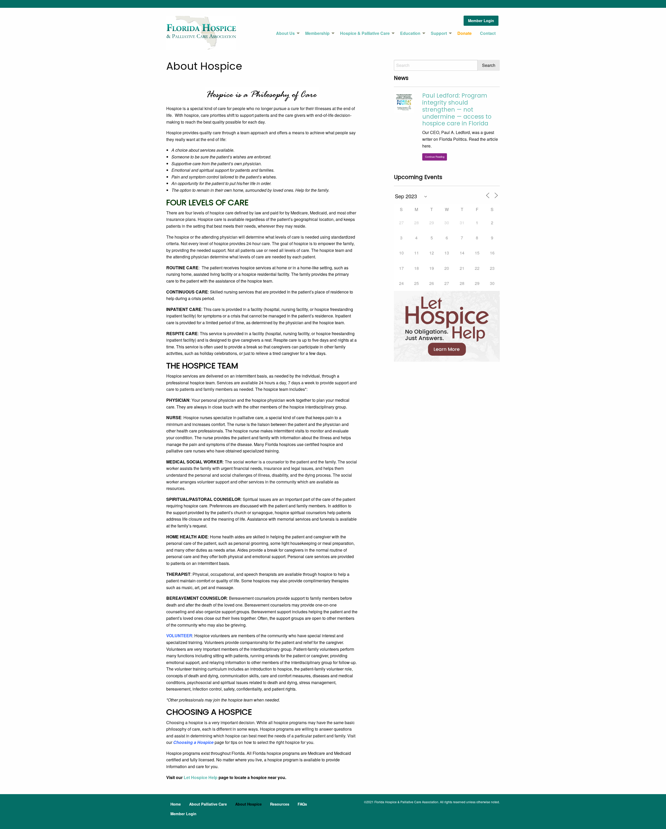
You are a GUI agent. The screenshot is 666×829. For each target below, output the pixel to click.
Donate (464, 33)
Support (439, 33)
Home (175, 804)
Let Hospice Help (200, 777)
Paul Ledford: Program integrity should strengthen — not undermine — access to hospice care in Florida (456, 109)
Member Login (481, 20)
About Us (285, 33)
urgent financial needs (241, 468)
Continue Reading (434, 156)
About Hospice (248, 804)
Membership (317, 33)
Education (410, 33)
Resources (279, 804)
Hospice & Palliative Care (365, 33)
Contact (488, 33)
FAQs (302, 804)
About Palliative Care (208, 804)
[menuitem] (286, 33)
